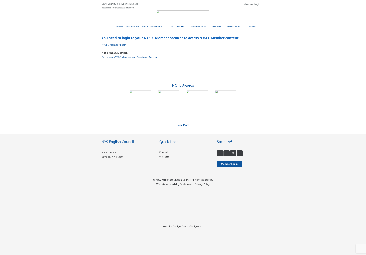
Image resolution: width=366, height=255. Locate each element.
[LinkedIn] (240, 153)
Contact (163, 152)
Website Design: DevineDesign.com (183, 226)
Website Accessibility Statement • (175, 184)
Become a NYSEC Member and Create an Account (130, 57)
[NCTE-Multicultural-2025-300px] (168, 100)
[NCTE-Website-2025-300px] (225, 100)
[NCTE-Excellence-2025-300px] (140, 100)
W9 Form (164, 156)
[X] (233, 153)
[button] (263, 4)
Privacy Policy (202, 184)
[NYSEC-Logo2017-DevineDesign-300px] (183, 15)
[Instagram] (226, 153)
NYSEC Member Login (114, 44)
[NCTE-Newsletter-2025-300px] (197, 100)
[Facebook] (220, 153)
